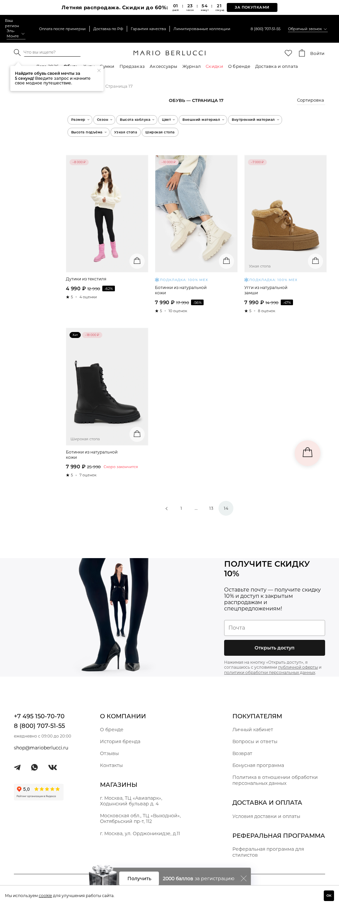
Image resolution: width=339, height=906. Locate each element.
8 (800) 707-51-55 (265, 28)
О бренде (239, 66)
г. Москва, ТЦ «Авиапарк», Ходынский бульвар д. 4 (131, 801)
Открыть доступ (275, 648)
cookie (45, 895)
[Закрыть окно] (244, 878)
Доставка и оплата (276, 66)
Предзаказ (132, 66)
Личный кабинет (252, 730)
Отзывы (109, 753)
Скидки (214, 66)
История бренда (120, 741)
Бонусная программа (258, 765)
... (196, 508)
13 (211, 508)
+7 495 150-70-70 (39, 716)
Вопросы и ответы (254, 741)
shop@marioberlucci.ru (41, 748)
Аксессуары (163, 66)
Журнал (191, 66)
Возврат (242, 753)
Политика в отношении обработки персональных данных (275, 780)
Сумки (107, 66)
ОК (328, 895)
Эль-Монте (13, 33)
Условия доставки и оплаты (266, 816)
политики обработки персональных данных (269, 672)
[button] (311, 101)
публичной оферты (298, 667)
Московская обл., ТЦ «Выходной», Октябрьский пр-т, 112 (140, 818)
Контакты (111, 765)
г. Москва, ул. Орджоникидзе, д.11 (140, 833)
